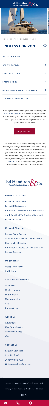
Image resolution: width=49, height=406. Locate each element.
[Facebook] (22, 395)
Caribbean (10, 285)
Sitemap (39, 389)
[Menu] (43, 403)
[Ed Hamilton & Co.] (24, 4)
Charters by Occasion (16, 243)
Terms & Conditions (26, 389)
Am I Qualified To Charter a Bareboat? (24, 215)
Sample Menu (10, 82)
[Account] (30, 403)
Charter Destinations (17, 279)
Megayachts (12, 260)
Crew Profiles (11, 65)
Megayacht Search (14, 267)
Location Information (15, 99)
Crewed (14, 39)
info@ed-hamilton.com (19, 364)
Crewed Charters (14, 228)
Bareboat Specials (14, 219)
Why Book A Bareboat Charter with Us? (24, 210)
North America (12, 299)
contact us (12, 162)
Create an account (12, 114)
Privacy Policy (11, 389)
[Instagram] (26, 395)
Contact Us (11, 345)
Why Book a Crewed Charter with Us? (24, 247)
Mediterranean (12, 290)
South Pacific (11, 295)
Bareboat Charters (15, 195)
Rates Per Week (11, 57)
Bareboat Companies (15, 206)
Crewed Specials (13, 252)
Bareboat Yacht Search (16, 201)
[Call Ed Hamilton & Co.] (18, 403)
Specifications (11, 73)
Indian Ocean (12, 308)
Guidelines (10, 271)
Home (5, 39)
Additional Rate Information (19, 90)
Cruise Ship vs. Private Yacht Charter (23, 238)
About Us (10, 317)
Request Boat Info (14, 351)
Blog (7, 336)
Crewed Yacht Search (15, 234)
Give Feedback (12, 355)
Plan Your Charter (14, 327)
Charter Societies (13, 332)
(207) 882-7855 (15, 360)
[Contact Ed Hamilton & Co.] (6, 403)
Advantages (11, 323)
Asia (7, 304)
